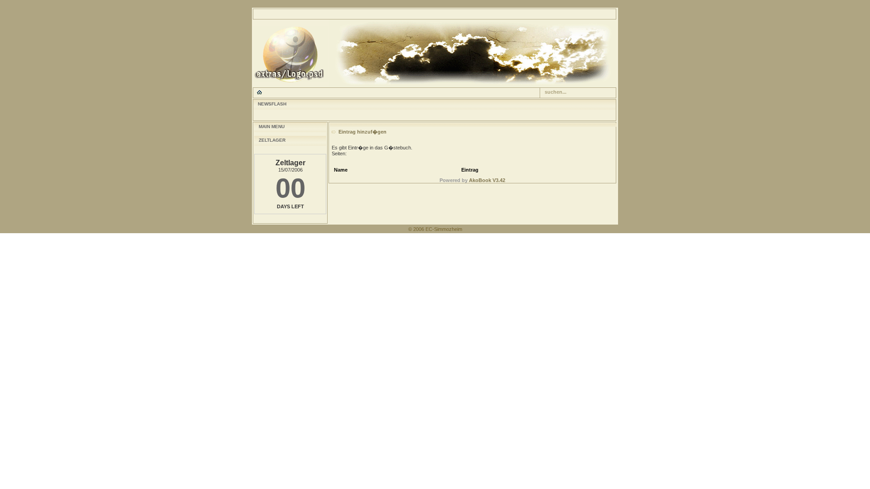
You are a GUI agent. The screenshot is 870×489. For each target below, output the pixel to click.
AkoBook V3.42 (487, 180)
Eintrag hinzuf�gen (362, 131)
